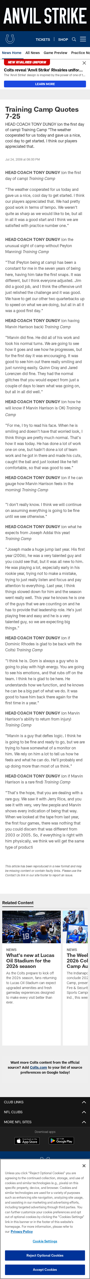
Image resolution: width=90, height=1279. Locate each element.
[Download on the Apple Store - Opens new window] (27, 1141)
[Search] (74, 39)
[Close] (84, 63)
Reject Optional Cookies (45, 1255)
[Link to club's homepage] (10, 37)
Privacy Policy (22, 1231)
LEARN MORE (45, 84)
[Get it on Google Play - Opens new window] (61, 1143)
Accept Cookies (45, 1270)
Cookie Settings (45, 1241)
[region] (45, 1219)
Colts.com (38, 1067)
